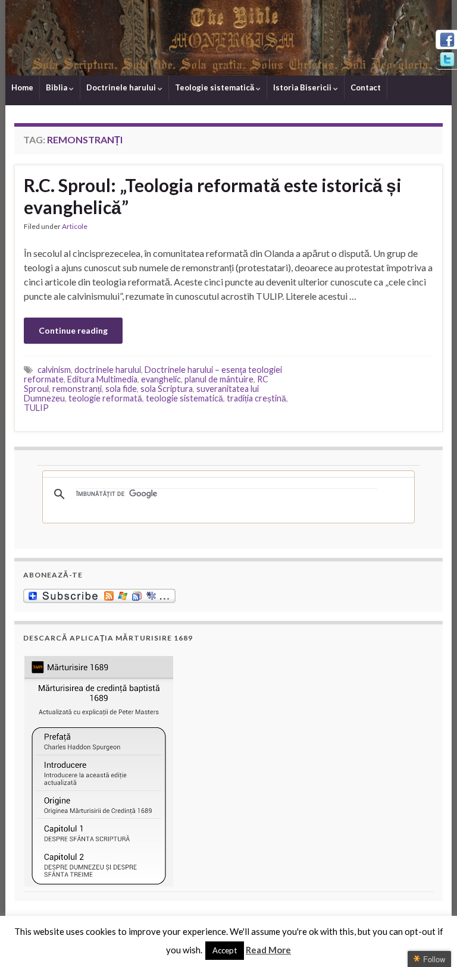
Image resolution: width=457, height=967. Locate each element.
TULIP (36, 408)
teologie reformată (105, 398)
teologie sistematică (184, 398)
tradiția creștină (256, 398)
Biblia (57, 87)
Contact (365, 87)
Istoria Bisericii (303, 87)
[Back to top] (430, 940)
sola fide (121, 389)
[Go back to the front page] (228, 38)
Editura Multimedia (102, 379)
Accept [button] (224, 950)
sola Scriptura (166, 389)
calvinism (54, 370)
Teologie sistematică (215, 87)
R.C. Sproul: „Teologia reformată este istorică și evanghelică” (213, 196)
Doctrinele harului (122, 87)
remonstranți (77, 389)
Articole (74, 226)
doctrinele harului (107, 370)
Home (22, 87)
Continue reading (73, 330)
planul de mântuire (218, 379)
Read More (268, 949)
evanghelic (161, 379)
